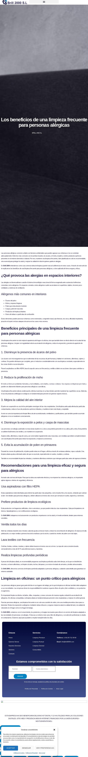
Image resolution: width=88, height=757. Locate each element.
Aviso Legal (42, 753)
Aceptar (11, 748)
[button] (54, 730)
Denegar (26, 748)
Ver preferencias (45, 748)
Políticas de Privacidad (32, 753)
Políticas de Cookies (19, 753)
